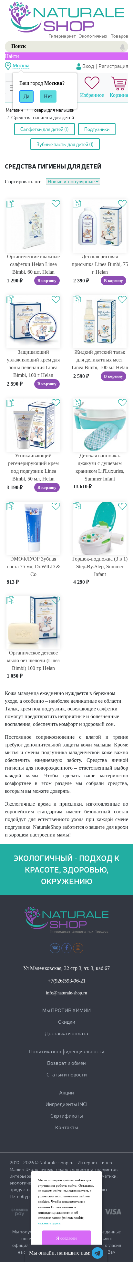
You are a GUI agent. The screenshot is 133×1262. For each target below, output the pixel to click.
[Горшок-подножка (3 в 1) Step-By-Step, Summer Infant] (100, 528)
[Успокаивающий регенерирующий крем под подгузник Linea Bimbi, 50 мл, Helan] (33, 424)
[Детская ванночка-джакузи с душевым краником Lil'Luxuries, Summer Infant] (100, 424)
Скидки (66, 1021)
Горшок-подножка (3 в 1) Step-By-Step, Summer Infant (100, 566)
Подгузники (96, 128)
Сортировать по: (23, 181)
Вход (87, 65)
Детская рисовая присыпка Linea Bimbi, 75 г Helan (100, 264)
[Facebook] (66, 947)
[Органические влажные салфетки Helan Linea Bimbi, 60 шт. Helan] (33, 225)
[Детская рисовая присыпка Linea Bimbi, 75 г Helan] (100, 225)
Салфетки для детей (44, 128)
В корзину (46, 280)
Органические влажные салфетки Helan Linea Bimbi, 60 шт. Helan (33, 264)
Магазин (14, 110)
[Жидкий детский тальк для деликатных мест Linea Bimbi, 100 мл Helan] (100, 321)
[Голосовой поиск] (122, 48)
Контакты (66, 1126)
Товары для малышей (53, 110)
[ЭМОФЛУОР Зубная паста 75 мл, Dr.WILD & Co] (33, 528)
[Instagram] (78, 947)
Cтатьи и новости (66, 1074)
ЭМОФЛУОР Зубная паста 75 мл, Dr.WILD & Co (33, 566)
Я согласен (66, 1238)
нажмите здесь (49, 1223)
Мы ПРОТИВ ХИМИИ (66, 1009)
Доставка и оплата (66, 1033)
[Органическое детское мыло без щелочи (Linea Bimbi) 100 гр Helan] (33, 622)
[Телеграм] (97, 1253)
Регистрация (113, 65)
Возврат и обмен (66, 1062)
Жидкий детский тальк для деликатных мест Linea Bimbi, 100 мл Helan (100, 359)
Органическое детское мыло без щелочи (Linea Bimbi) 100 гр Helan (33, 660)
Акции (66, 1092)
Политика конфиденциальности (66, 1051)
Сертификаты (66, 1115)
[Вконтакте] (55, 947)
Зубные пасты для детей (65, 144)
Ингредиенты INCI (66, 1103)
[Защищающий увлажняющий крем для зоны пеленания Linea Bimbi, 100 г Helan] (33, 321)
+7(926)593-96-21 (67, 980)
